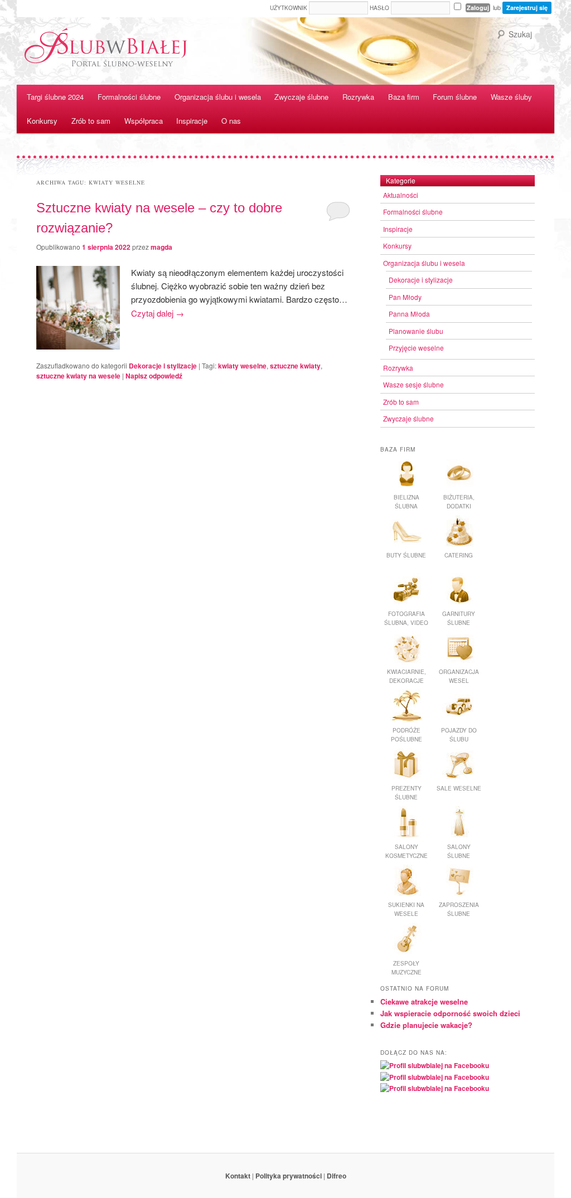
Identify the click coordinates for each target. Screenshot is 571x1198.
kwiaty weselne (242, 366)
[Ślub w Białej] (106, 46)
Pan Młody (405, 297)
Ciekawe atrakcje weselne (424, 1001)
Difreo (336, 1176)
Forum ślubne (455, 96)
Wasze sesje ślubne (413, 384)
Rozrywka (358, 96)
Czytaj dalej (157, 313)
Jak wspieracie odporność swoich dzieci (450, 1013)
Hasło (379, 8)
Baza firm (403, 96)
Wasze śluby (511, 96)
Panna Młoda (409, 313)
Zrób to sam (90, 120)
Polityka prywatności (288, 1176)
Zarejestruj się (527, 7)
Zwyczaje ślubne (301, 96)
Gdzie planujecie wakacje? (426, 1025)
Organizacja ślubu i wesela (218, 96)
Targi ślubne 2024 (55, 96)
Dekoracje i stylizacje (163, 366)
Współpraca (143, 120)
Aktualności (400, 195)
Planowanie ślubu (416, 331)
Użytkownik (288, 8)
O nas (231, 120)
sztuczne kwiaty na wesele (78, 376)
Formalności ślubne (129, 96)
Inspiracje (191, 120)
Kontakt (237, 1176)
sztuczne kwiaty (295, 366)
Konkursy (42, 120)
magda (161, 247)
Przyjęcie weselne (416, 347)
